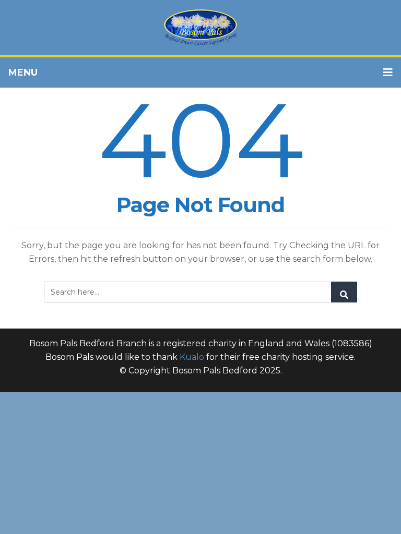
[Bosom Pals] (200, 27)
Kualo (192, 357)
